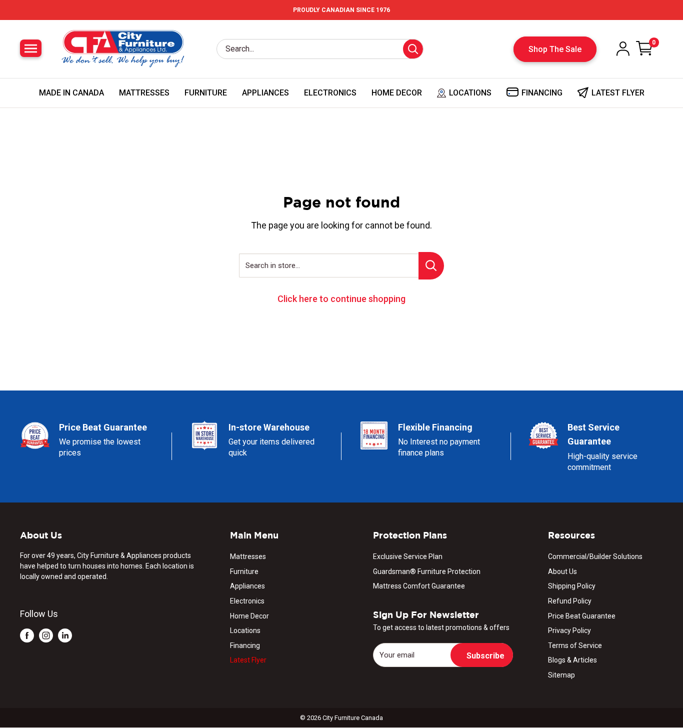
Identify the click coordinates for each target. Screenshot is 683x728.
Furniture (205, 93)
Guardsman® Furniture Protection (426, 572)
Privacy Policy (569, 630)
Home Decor (397, 93)
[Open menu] (31, 48)
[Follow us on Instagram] (46, 635)
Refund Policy (570, 601)
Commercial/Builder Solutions (595, 556)
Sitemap (561, 675)
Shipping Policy (572, 586)
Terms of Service (575, 646)
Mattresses (144, 93)
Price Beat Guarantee (582, 616)
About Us (562, 572)
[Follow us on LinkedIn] (65, 635)
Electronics (330, 93)
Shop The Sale (555, 49)
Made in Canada (71, 93)
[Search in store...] (431, 266)
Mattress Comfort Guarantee (419, 586)
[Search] (413, 49)
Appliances (265, 93)
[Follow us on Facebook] (27, 635)
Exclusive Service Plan (407, 556)
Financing (245, 646)
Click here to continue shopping (342, 299)
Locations (245, 630)
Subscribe (485, 655)
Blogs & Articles (572, 660)
